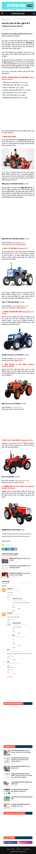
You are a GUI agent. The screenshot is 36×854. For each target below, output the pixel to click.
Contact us (18, 849)
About (12, 849)
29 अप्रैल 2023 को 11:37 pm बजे (14, 663)
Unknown (9, 588)
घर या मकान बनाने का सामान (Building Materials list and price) (19, 790)
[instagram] (25, 842)
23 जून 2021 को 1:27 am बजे (13, 614)
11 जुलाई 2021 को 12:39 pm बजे (19, 600)
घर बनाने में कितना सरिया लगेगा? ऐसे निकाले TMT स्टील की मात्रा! (21, 783)
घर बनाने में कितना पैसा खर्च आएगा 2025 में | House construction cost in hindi (21, 751)
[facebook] (11, 842)
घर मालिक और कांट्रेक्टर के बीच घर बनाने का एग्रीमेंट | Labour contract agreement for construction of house (21, 775)
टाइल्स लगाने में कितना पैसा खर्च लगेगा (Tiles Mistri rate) (20, 767)
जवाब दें (9, 595)
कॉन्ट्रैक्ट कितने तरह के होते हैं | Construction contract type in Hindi (19, 574)
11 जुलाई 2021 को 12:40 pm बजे (19, 624)
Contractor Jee (18, 13)
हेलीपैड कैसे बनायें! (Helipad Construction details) (19, 559)
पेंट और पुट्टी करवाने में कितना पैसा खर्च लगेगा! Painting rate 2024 (20, 805)
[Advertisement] (18, 118)
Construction (9, 19)
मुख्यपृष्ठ (3, 19)
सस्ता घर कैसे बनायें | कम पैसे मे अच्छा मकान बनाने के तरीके (21, 797)
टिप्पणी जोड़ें (9, 677)
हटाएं (12, 595)
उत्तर (9, 597)
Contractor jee (17, 598)
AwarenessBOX (7, 29)
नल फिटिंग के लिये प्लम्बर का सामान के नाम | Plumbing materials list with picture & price (20, 759)
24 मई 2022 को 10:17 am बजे (14, 651)
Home (8, 849)
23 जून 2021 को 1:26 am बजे (13, 590)
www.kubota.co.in (17, 407)
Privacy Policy (26, 849)
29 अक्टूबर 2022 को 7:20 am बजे (19, 636)
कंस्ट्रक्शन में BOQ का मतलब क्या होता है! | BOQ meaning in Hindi (19, 566)
